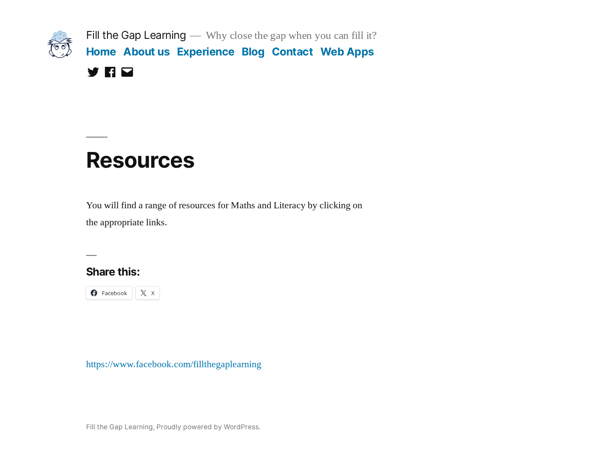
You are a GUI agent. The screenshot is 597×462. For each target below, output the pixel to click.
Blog (253, 51)
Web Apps (347, 51)
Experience (206, 51)
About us (146, 51)
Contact (292, 51)
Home (101, 51)
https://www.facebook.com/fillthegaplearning (173, 364)
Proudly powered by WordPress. (208, 427)
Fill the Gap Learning (136, 34)
